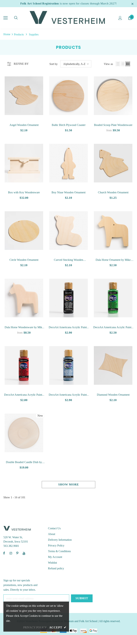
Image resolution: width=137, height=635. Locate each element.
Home (6, 34)
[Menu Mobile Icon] (5, 18)
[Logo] (68, 17)
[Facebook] (4, 553)
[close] (132, 3)
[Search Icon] (16, 18)
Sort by (53, 63)
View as (108, 63)
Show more (68, 484)
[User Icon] (120, 18)
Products (19, 34)
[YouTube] (24, 553)
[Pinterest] (17, 553)
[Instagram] (10, 553)
